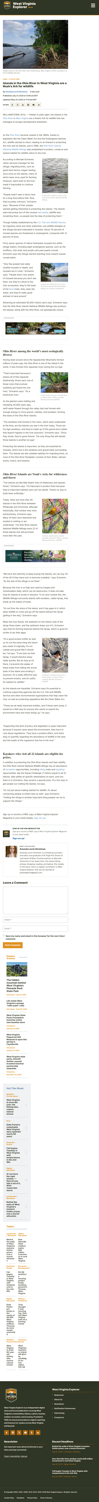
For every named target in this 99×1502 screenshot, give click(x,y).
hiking (43, 769)
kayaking (60, 769)
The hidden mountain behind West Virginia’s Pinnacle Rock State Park (16, 986)
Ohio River (8, 118)
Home (5, 79)
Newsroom (59, 1395)
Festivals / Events (11, 1143)
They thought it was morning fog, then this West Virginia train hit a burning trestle (22, 1314)
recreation (10, 769)
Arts (8, 1121)
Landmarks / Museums (12, 1197)
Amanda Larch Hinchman (17, 92)
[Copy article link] (39, 105)
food (11, 289)
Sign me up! (40, 818)
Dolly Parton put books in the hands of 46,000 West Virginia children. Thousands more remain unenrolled (11, 1320)
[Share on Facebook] (12, 105)
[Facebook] (6, 1432)
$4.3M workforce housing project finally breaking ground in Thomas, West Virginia (22, 1283)
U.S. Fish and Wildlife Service (51, 222)
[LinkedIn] (37, 1432)
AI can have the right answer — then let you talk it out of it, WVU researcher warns (13, 1182)
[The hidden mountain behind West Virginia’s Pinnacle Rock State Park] (17, 969)
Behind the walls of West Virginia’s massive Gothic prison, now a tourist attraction (13, 1209)
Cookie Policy (9, 1498)
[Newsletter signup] (6, 833)
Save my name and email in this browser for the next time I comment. (35, 937)
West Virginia (22, 118)
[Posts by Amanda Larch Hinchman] (11, 851)
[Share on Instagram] (28, 105)
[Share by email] (33, 105)
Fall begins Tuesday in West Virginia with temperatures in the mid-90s (11, 1281)
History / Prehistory (22, 1300)
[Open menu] (93, 5)
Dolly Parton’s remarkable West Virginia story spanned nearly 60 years (14, 1130)
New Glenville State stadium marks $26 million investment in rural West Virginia (72, 1460)
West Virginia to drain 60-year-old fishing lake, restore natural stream (13, 1107)
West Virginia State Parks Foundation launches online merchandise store (16, 1019)
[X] (19, 1432)
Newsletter (59, 1404)
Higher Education (11, 1169)
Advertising (59, 1413)
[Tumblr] (31, 1432)
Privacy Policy (32, 1498)
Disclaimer (20, 1498)
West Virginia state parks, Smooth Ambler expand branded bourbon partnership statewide (16, 1062)
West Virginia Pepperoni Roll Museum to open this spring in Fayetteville (17, 1039)
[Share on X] (17, 105)
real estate (43, 212)
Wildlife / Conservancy (12, 1095)
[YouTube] (25, 1432)
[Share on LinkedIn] (23, 105)
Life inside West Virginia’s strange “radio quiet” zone (15, 1003)
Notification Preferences (64, 1408)
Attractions (14, 79)
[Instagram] (12, 1432)
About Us (58, 1399)
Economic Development (24, 1267)
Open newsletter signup (15, 1456)
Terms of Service (46, 1498)
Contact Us (59, 1417)
